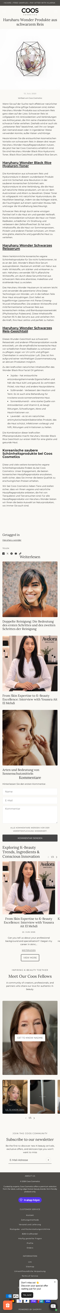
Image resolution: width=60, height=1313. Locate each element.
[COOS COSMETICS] (30, 11)
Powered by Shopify (30, 1309)
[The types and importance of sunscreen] (30, 737)
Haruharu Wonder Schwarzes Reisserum (27, 247)
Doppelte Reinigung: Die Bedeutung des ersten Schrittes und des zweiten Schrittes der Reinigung (28, 625)
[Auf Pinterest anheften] (11, 553)
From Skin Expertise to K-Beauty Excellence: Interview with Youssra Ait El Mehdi (29, 699)
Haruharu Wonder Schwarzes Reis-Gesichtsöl (27, 329)
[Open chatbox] (53, 1306)
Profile (30, 1243)
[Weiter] (56, 857)
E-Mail (8, 800)
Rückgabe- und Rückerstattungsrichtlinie (30, 1229)
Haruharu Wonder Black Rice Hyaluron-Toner (26, 164)
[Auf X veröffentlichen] (7, 553)
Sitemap (30, 1266)
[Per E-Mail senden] (16, 553)
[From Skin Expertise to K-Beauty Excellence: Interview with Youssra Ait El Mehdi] (30, 663)
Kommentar (11, 809)
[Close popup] (55, 1282)
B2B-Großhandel (30, 1234)
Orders (30, 1248)
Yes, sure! (27, 1295)
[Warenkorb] (56, 11)
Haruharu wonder (11, 540)
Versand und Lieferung (30, 1224)
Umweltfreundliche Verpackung (30, 1271)
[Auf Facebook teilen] (3, 553)
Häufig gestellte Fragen (30, 1238)
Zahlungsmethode (30, 1220)
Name (8, 791)
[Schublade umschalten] (4, 12)
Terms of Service (30, 1276)
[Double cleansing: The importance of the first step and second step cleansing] (30, 589)
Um (30, 1262)
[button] (20, 553)
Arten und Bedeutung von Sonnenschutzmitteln (20, 771)
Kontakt (30, 1215)
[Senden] (48, 1160)
